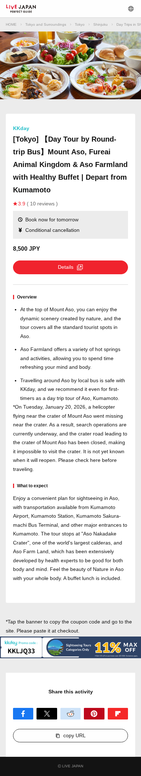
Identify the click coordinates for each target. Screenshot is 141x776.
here (95, 460)
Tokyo (80, 24)
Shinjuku (100, 24)
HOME (11, 24)
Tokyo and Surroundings (45, 24)
